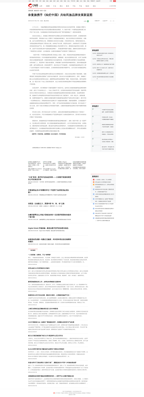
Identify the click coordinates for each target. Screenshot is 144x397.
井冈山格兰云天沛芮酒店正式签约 (39, 268)
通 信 (61, 6)
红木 (81, 1)
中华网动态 (88, 393)
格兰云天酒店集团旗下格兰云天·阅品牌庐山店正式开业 (45, 335)
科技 (47, 1)
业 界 (41, 6)
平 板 (80, 6)
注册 (111, 1)
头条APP (98, 1)
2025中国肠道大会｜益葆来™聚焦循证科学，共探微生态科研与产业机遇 (51, 322)
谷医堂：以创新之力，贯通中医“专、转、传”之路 (46, 203)
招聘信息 (71, 393)
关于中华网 (57, 393)
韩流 (85, 1)
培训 (65, 1)
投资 (61, 1)
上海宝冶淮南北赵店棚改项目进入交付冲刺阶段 (43, 308)
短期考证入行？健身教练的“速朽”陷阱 (105, 64)
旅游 (51, 1)
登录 (114, 1)
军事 (37, 1)
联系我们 (66, 393)
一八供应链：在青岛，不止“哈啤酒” (39, 254)
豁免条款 (79, 393)
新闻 (33, 1)
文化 (68, 1)
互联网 (48, 6)
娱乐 (58, 1)
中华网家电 (33, 5)
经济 (54, 1)
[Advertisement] (54, 157)
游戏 (44, 1)
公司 (94, 53)
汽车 (40, 1)
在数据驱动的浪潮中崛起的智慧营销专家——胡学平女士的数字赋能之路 (51, 376)
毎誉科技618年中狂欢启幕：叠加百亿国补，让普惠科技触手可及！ (49, 295)
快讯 (41, 10)
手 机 (74, 6)
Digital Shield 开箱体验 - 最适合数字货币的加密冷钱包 (48, 228)
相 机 (94, 6)
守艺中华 (73, 1)
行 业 (54, 6)
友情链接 (83, 393)
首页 (30, 1)
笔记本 (87, 6)
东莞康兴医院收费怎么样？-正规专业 (105, 73)
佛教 (78, 1)
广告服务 (62, 393)
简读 (88, 1)
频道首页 (36, 10)
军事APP (93, 1)
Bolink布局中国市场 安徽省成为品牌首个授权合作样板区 (46, 349)
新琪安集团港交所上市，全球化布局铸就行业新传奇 (44, 281)
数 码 (67, 6)
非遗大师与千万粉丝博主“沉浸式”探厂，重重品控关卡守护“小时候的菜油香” (52, 362)
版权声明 (75, 393)
